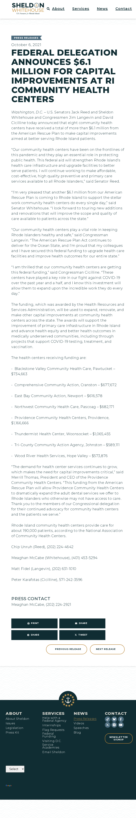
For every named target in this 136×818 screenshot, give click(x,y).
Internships (51, 725)
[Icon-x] (107, 725)
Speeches (81, 728)
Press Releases (26, 38)
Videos (79, 723)
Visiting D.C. (51, 741)
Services (53, 713)
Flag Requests (53, 730)
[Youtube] (121, 725)
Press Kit (12, 732)
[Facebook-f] (121, 719)
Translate (22, 786)
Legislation (14, 728)
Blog (77, 732)
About (14, 713)
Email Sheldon (53, 752)
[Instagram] (114, 725)
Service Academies (50, 746)
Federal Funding (49, 735)
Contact (116, 713)
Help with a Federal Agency (54, 719)
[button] (60, 8)
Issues (10, 723)
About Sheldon (17, 718)
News (81, 713)
